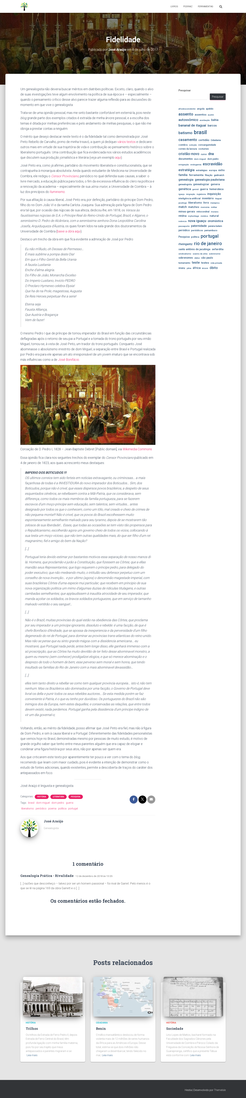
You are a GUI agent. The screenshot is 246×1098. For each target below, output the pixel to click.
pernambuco (210, 230)
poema (52, 808)
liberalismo (27, 808)
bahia (214, 120)
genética (184, 189)
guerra (69, 802)
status (197, 258)
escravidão (212, 164)
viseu (181, 268)
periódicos (197, 230)
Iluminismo (57, 192)
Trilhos (32, 1028)
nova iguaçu (197, 221)
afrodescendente (187, 109)
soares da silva (200, 253)
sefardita (217, 249)
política (62, 808)
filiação (209, 175)
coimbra (182, 144)
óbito (214, 268)
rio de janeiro (208, 243)
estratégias (201, 170)
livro (206, 202)
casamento (187, 140)
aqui (118, 157)
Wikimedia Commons (137, 449)
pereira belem (215, 226)
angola (200, 108)
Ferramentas (205, 6)
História (41, 797)
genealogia (185, 179)
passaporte (184, 226)
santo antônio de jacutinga (194, 249)
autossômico (188, 120)
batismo (185, 132)
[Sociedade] (193, 996)
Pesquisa (75, 797)
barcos (212, 125)
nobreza (182, 221)
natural (214, 215)
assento (185, 114)
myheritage (193, 216)
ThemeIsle (220, 1090)
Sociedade (174, 1028)
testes (205, 262)
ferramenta (196, 175)
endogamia (195, 164)
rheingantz (185, 244)
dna (211, 154)
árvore (205, 268)
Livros (174, 6)
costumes (203, 148)
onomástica (215, 221)
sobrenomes (185, 257)
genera (215, 184)
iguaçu (181, 194)
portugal (73, 808)
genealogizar (201, 184)
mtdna (182, 215)
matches (193, 207)
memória (205, 207)
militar (214, 207)
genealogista (185, 184)
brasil (31, 802)
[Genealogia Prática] (24, 6)
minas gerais (186, 211)
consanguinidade (207, 144)
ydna (189, 268)
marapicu (215, 203)
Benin (101, 1028)
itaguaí (218, 198)
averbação (205, 120)
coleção (193, 145)
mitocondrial (202, 211)
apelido (209, 108)
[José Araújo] (29, 827)
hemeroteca (216, 189)
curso (204, 154)
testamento (184, 263)
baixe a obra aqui (68, 231)
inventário (208, 198)
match (182, 207)
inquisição (214, 194)
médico (204, 216)
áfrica (197, 268)
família (182, 175)
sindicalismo (184, 253)
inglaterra (201, 194)
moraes (214, 211)
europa (213, 170)
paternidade (199, 226)
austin (211, 115)
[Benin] (123, 996)
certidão (203, 140)
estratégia (186, 170)
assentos (200, 114)
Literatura (58, 797)
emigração (183, 164)
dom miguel (43, 802)
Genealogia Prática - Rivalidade (46, 875)
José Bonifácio (68, 359)
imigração (190, 194)
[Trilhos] (52, 996)
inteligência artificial (189, 198)
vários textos (126, 142)
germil (195, 189)
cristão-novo (188, 154)
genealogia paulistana (210, 179)
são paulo (207, 257)
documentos (185, 158)
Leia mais (32, 1055)
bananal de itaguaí (192, 125)
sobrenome (214, 253)
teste (196, 262)
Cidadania (216, 140)
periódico (41, 808)
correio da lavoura (187, 148)
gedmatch (219, 175)
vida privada (216, 263)
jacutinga (182, 203)
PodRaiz (188, 6)
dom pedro (58, 802)
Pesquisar (184, 90)
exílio (221, 170)
